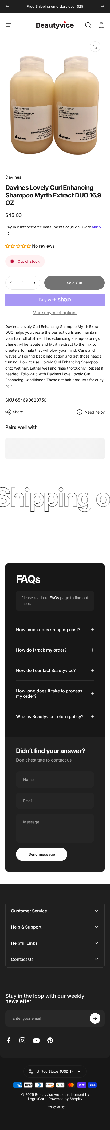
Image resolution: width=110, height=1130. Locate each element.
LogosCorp (37, 1099)
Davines (13, 177)
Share (18, 412)
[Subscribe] (95, 1018)
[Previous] (7, 6)
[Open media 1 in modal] (95, 46)
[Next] (102, 6)
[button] (18, 246)
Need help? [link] (95, 412)
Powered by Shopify (65, 1099)
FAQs (54, 597)
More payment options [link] (55, 312)
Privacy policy (55, 1107)
